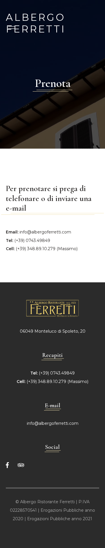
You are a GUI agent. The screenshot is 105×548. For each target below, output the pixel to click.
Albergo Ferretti (36, 16)
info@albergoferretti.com (45, 232)
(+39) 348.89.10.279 (35, 248)
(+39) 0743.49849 (32, 240)
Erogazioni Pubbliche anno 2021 (59, 518)
